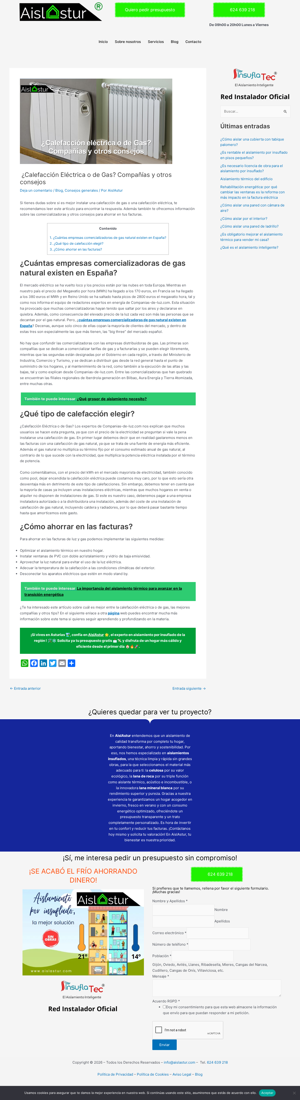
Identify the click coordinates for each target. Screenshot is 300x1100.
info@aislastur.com (179, 1062)
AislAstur (96, 634)
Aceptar (267, 1093)
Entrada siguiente (189, 688)
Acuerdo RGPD (166, 1001)
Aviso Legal (182, 1074)
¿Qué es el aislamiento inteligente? (249, 247)
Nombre (221, 909)
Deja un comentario (36, 190)
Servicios (156, 41)
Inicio (103, 41)
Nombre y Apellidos (170, 901)
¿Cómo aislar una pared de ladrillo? (249, 226)
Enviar (164, 1045)
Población (162, 956)
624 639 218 (217, 1062)
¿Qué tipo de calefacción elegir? (76, 243)
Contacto (193, 41)
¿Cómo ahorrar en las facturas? (76, 249)
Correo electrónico (169, 933)
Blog (174, 41)
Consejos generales (81, 190)
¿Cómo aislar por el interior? (243, 218)
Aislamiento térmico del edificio (246, 179)
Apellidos (222, 921)
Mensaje (160, 976)
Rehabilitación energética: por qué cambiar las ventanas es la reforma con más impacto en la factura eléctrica (252, 191)
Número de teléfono (170, 944)
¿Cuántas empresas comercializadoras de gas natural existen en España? (108, 238)
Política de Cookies (153, 1074)
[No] (294, 1093)
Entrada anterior (25, 688)
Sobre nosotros (128, 41)
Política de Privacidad (115, 1074)
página (114, 613)
